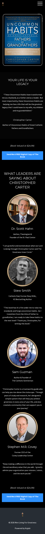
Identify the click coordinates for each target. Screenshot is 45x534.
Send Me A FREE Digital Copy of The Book (22, 155)
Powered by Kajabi (22, 528)
